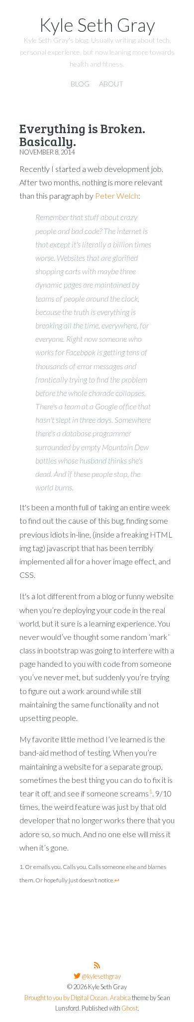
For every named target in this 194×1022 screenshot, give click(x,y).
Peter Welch (116, 195)
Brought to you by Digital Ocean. (66, 998)
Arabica (120, 998)
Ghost (129, 1008)
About (111, 83)
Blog (80, 83)
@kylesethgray (101, 976)
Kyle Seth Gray (97, 25)
